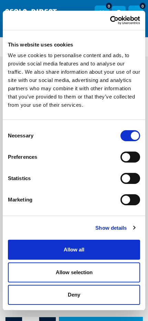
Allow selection (74, 272)
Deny (74, 295)
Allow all (74, 249)
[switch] (130, 157)
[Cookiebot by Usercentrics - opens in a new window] (110, 20)
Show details (111, 228)
